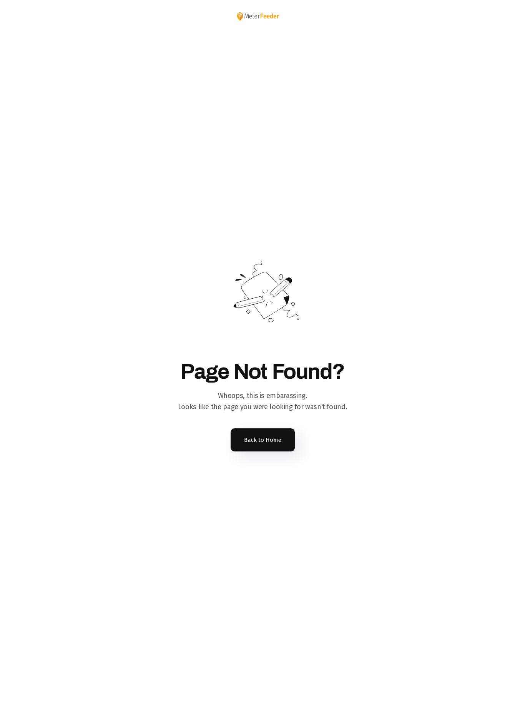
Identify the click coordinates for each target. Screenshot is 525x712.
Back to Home (262, 439)
